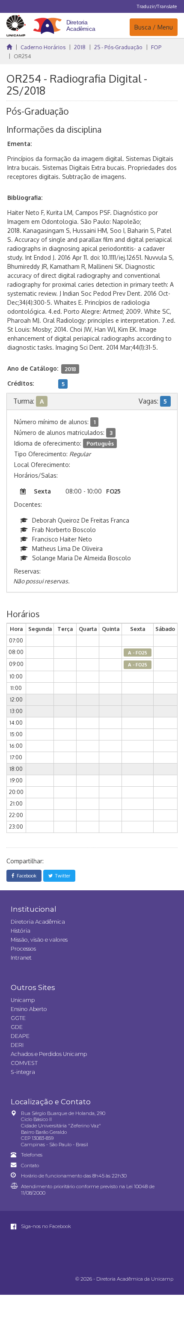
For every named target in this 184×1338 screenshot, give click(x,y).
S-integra (23, 1072)
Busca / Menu (153, 27)
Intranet (21, 957)
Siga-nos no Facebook (45, 1226)
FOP (156, 47)
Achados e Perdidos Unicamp (49, 1054)
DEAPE (20, 1036)
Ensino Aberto (29, 1009)
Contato (30, 1166)
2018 (80, 47)
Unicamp (23, 1000)
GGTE (18, 1018)
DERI (17, 1045)
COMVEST (24, 1063)
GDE (17, 1027)
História (20, 931)
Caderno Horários (43, 47)
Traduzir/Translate (157, 6)
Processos (23, 949)
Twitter (61, 875)
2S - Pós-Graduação (118, 47)
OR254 (22, 56)
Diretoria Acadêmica (38, 922)
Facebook (25, 875)
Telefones (31, 1155)
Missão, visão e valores (39, 940)
